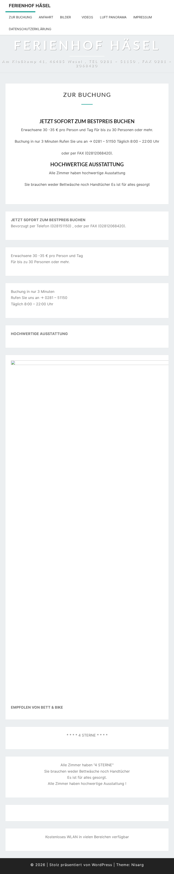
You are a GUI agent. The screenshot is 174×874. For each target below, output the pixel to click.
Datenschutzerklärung (30, 29)
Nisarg (137, 864)
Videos (87, 17)
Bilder (65, 17)
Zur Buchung (20, 17)
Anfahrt (46, 17)
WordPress (102, 864)
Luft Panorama (113, 17)
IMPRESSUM (142, 17)
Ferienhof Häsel (30, 5)
